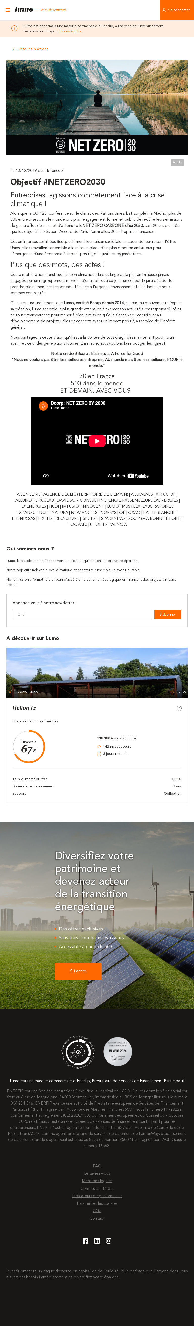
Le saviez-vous (97, 1174)
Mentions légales (97, 1181)
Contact (97, 1219)
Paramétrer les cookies (97, 1204)
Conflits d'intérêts (97, 1189)
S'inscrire (78, 971)
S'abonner (168, 614)
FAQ (97, 1166)
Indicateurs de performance (97, 1196)
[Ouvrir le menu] (7, 10)
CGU (97, 1211)
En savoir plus (70, 31)
